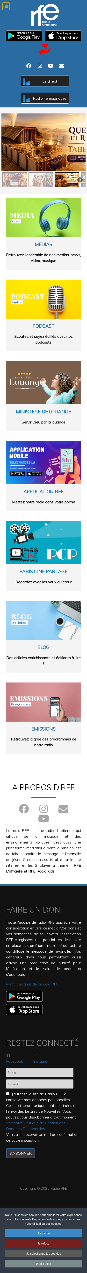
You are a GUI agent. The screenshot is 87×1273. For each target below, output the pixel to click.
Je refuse (43, 1243)
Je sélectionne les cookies (43, 1253)
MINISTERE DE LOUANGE (43, 412)
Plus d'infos (43, 1263)
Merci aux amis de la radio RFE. (32, 984)
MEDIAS (43, 244)
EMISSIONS (43, 729)
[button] (43, 142)
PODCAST (44, 326)
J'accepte (43, 1233)
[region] (43, 150)
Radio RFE (59, 1188)
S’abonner (20, 1153)
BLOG (43, 647)
